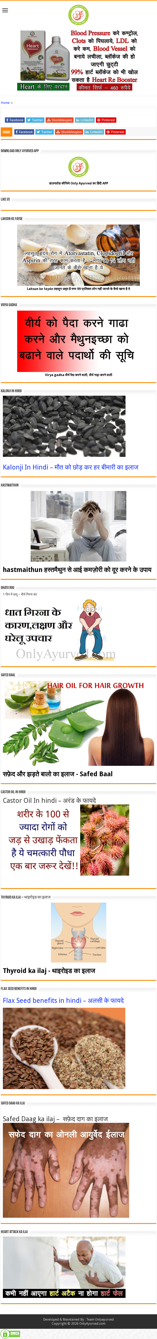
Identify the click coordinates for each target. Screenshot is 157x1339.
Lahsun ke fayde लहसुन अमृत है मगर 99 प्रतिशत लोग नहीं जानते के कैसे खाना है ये (78, 289)
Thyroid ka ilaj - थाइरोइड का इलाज (49, 971)
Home (5, 103)
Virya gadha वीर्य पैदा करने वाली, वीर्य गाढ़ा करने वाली (78, 375)
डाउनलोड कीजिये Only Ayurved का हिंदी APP (78, 183)
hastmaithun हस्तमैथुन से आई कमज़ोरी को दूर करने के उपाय (77, 570)
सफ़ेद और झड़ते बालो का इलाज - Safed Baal (58, 774)
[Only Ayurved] (78, 14)
